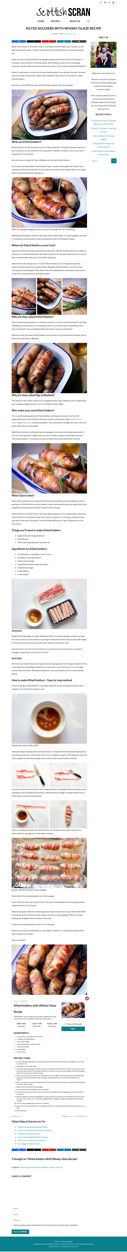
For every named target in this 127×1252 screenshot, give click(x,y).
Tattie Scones (76, 419)
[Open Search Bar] (88, 21)
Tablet (14, 422)
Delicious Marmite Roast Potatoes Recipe (34, 1130)
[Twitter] (105, 2)
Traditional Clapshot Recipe (29, 1134)
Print (73, 1029)
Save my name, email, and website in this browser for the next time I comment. (46, 1225)
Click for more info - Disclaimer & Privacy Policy (63, 1246)
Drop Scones (26, 422)
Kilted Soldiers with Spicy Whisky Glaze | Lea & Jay (41, 1167)
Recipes (55, 21)
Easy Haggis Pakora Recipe (28, 1144)
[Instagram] (101, 2)
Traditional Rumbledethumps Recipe (32, 1127)
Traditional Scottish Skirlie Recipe (31, 1140)
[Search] (113, 160)
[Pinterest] (113, 2)
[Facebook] (109, 2)
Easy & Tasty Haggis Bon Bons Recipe (32, 1137)
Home (41, 21)
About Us (75, 21)
